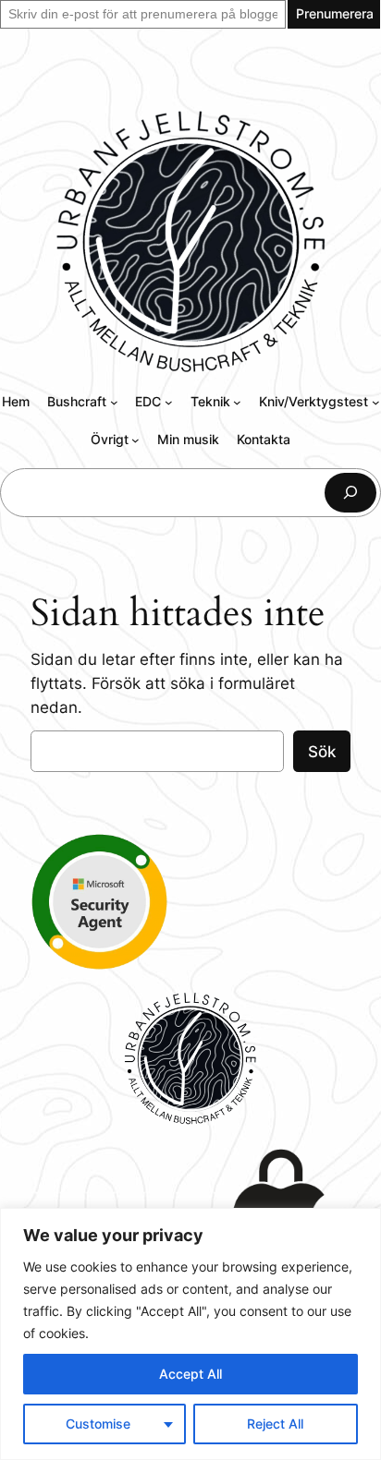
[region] (190, 1334)
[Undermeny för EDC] (169, 402)
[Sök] (350, 493)
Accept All (190, 1374)
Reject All (275, 1423)
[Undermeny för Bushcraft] (114, 402)
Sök (322, 751)
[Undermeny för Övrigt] (135, 440)
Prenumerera (335, 13)
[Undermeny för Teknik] (237, 402)
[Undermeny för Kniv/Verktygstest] (376, 402)
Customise (98, 1423)
